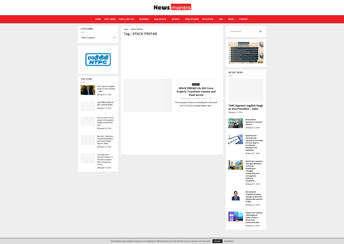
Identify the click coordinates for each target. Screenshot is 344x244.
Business (143, 19)
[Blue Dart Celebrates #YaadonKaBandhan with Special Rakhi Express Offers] (88, 140)
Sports (175, 19)
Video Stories (192, 19)
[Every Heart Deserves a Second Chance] (235, 123)
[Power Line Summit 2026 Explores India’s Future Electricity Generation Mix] (235, 216)
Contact (243, 19)
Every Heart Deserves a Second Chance (254, 122)
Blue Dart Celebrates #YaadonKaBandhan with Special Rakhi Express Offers (105, 140)
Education (207, 19)
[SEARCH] (260, 31)
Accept (217, 241)
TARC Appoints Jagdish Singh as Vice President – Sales (106, 89)
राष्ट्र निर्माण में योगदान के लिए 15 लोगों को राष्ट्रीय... (105, 103)
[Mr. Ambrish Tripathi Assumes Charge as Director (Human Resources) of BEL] (235, 195)
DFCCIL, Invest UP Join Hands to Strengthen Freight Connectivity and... (105, 121)
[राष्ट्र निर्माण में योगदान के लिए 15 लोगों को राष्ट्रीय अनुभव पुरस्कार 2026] (88, 106)
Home (98, 19)
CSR (221, 19)
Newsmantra (187, 98)
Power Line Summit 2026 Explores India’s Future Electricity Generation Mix (254, 217)
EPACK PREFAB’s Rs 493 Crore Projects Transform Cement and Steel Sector (196, 91)
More (231, 19)
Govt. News (109, 19)
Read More (229, 241)
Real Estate (160, 19)
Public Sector (126, 19)
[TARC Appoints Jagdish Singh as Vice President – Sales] (88, 90)
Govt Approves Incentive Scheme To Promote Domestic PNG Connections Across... (105, 159)
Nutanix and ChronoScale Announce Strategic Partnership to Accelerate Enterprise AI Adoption (254, 143)
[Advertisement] (172, 57)
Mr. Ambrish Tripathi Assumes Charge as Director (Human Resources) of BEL (254, 196)
